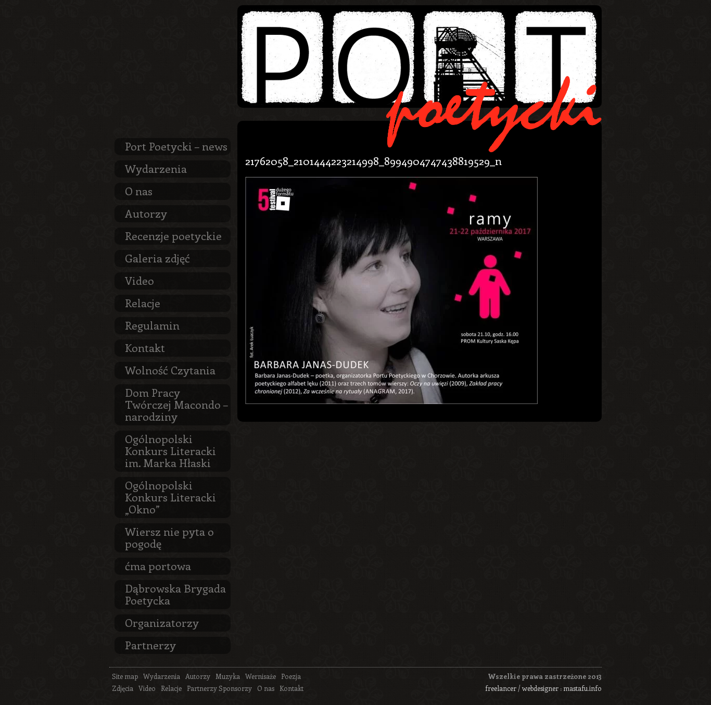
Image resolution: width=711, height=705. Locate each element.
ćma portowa (158, 565)
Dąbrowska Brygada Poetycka (175, 594)
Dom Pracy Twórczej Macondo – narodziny (176, 404)
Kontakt (145, 347)
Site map (125, 676)
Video (139, 280)
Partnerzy (150, 644)
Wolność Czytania (170, 369)
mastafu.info (582, 688)
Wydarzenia (156, 168)
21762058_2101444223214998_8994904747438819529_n (373, 160)
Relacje (142, 302)
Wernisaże (260, 676)
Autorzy (146, 213)
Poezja (291, 676)
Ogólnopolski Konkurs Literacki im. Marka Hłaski (170, 450)
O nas (139, 190)
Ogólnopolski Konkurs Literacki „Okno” (170, 496)
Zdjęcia (122, 688)
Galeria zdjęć (157, 257)
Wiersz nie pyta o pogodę (169, 537)
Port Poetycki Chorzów (419, 56)
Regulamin (152, 325)
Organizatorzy (162, 622)
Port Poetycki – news (176, 146)
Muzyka (227, 676)
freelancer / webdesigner (521, 688)
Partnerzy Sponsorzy (219, 688)
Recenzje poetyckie (173, 235)
